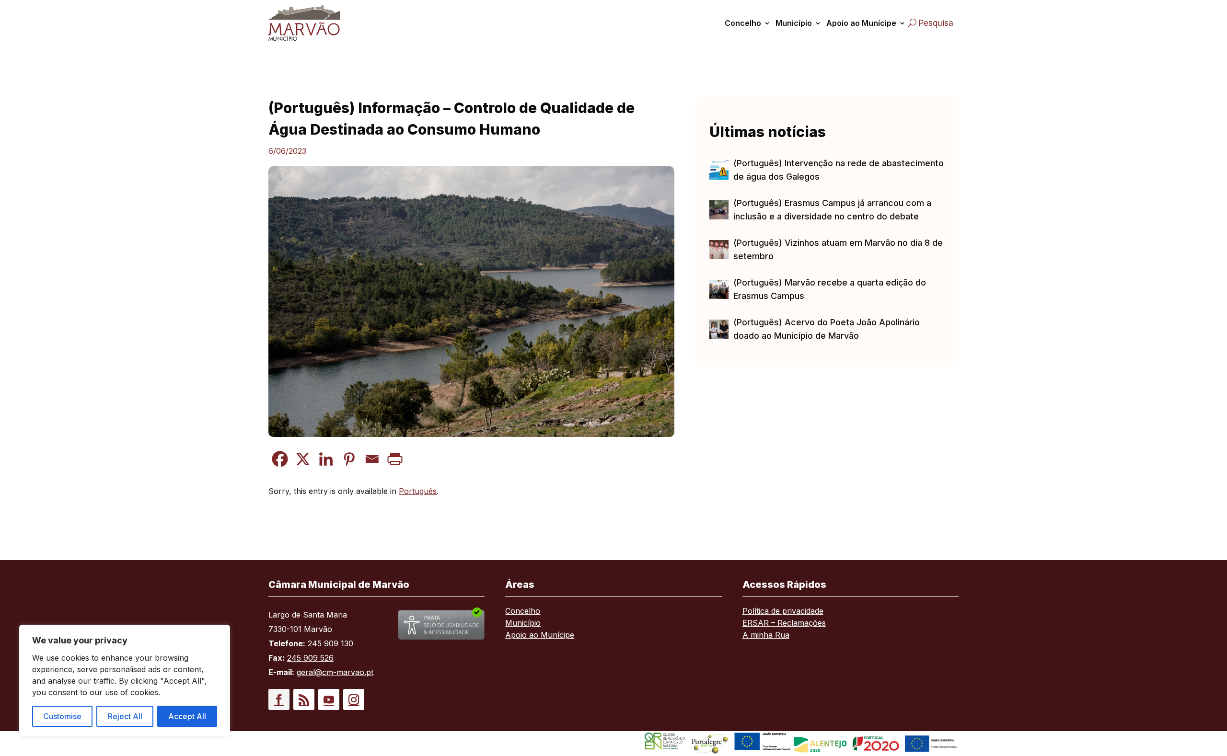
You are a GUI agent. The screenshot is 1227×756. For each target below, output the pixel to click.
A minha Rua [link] (765, 635)
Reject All (125, 716)
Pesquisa (936, 23)
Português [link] (418, 491)
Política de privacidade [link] (782, 611)
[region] (124, 681)
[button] (278, 699)
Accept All (187, 716)
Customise (62, 716)
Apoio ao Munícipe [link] (861, 23)
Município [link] (794, 23)
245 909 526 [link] (310, 658)
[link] (315, 23)
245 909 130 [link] (330, 643)
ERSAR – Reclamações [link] (784, 623)
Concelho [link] (743, 23)
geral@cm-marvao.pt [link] (335, 672)
